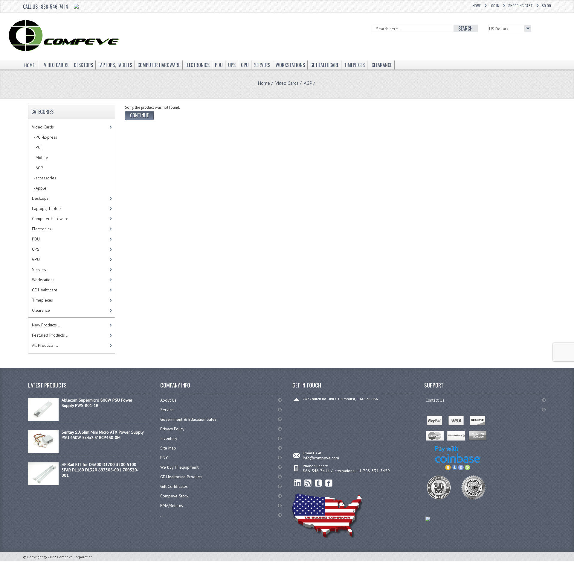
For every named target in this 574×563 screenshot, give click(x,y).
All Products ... (45, 345)
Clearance (41, 310)
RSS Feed (308, 483)
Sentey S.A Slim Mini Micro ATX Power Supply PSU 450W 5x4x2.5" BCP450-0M (103, 434)
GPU (36, 259)
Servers (39, 269)
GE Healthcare (44, 290)
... (162, 515)
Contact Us (434, 400)
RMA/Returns (171, 505)
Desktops (40, 198)
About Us (168, 400)
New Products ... (46, 325)
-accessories (44, 178)
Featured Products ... (50, 335)
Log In (494, 5)
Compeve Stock (174, 496)
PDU (36, 239)
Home (477, 5)
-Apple (39, 188)
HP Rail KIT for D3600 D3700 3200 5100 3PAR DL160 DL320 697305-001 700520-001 (100, 470)
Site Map (168, 448)
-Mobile (40, 157)
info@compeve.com (321, 458)
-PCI (37, 147)
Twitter (318, 483)
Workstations (43, 279)
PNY (164, 457)
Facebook (329, 483)
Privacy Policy (172, 429)
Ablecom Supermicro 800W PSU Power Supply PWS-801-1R (97, 402)
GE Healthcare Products (181, 476)
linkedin (297, 483)
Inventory (168, 438)
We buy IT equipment (179, 467)
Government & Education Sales (188, 419)
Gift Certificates (174, 486)
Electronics (41, 228)
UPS (35, 249)
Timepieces (42, 300)
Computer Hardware (50, 218)
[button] (573, 562)
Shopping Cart (520, 5)
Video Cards (287, 83)
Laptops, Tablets (47, 208)
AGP (308, 83)
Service (167, 409)
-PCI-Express (44, 137)
